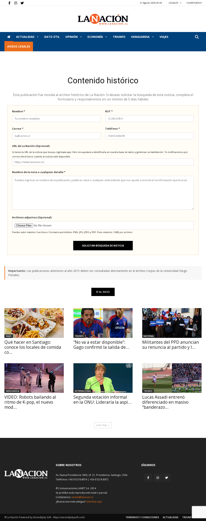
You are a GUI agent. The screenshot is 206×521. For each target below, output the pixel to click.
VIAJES (164, 37)
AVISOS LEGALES (18, 46)
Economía (96, 37)
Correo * (17, 128)
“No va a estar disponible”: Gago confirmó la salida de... (101, 344)
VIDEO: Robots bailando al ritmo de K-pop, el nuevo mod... (30, 402)
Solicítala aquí (94, 501)
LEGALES (174, 2)
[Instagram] (14, 3)
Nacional (148, 336)
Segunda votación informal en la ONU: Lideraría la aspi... (102, 399)
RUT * (109, 111)
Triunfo (119, 37)
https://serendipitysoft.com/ (69, 517)
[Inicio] (8, 37)
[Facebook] (7, 3)
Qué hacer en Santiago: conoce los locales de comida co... (32, 347)
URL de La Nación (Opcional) (30, 146)
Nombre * (18, 111)
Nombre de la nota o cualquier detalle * (38, 172)
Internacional (83, 391)
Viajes (9, 336)
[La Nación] (103, 19)
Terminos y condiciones (142, 517)
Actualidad (25, 37)
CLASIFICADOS (194, 2)
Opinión (71, 37)
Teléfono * (112, 128)
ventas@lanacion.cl (82, 497)
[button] (197, 37)
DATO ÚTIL (52, 37)
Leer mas (101, 425)
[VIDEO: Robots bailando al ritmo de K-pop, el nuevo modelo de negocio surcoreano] (34, 378)
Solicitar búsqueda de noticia (103, 245)
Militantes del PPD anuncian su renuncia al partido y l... (170, 344)
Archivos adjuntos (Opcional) (32, 217)
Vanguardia (140, 37)
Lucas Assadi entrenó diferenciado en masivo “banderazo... (165, 402)
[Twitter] (21, 3)
